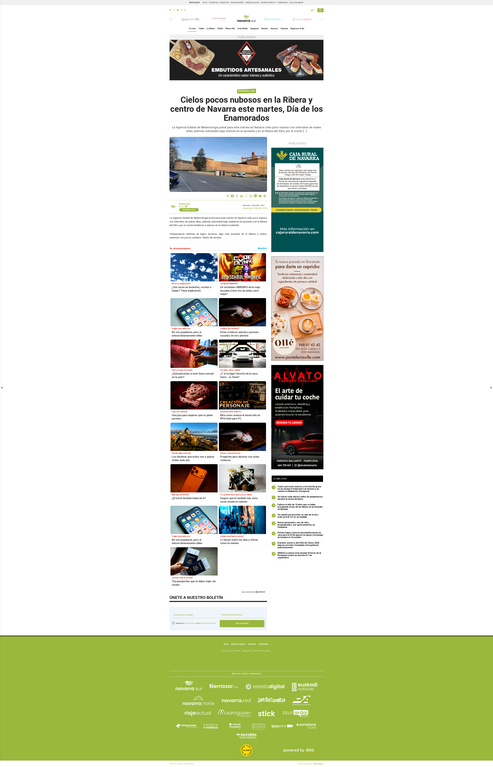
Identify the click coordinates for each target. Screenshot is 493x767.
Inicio (226, 644)
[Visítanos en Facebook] (170, 10)
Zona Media (243, 28)
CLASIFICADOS (282, 2)
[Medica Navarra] (211, 726)
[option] (246, 19)
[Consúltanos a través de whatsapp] (181, 10)
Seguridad (247, 651)
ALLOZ (205, 2)
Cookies (236, 651)
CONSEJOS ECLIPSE (252, 2)
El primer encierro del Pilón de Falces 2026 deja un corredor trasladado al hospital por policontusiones (296, 545)
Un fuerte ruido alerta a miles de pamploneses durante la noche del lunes (298, 498)
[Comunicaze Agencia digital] (246, 663)
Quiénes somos (238, 644)
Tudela (201, 28)
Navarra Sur (246, 91)
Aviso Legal (226, 651)
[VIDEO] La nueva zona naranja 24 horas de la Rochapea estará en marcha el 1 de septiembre (297, 555)
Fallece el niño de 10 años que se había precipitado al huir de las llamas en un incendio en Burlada (298, 506)
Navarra (264, 28)
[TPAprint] (282, 726)
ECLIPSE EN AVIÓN (237, 2)
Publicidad (263, 644)
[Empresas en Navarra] (187, 726)
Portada (192, 28)
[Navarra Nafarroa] (246, 736)
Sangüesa (254, 28)
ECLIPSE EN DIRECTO (268, 2)
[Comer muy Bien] (234, 726)
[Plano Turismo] (258, 726)
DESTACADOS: (194, 2)
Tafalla (220, 28)
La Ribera (211, 28)
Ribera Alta (230, 28)
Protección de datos (262, 651)
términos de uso (190, 623)
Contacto (252, 644)
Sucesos (274, 28)
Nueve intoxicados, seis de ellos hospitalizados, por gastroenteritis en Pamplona (294, 524)
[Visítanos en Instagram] (178, 10)
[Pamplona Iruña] (306, 726)
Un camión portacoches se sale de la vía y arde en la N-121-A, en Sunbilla (295, 516)
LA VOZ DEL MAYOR (296, 2)
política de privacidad (208, 623)
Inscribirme (242, 623)
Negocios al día (297, 28)
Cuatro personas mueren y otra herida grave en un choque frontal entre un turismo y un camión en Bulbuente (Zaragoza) (297, 488)
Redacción (184, 204)
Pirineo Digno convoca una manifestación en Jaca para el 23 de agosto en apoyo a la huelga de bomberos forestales (298, 535)
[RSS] (185, 10)
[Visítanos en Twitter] (174, 10)
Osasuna (284, 28)
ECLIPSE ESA (213, 2)
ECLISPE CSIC (224, 2)
